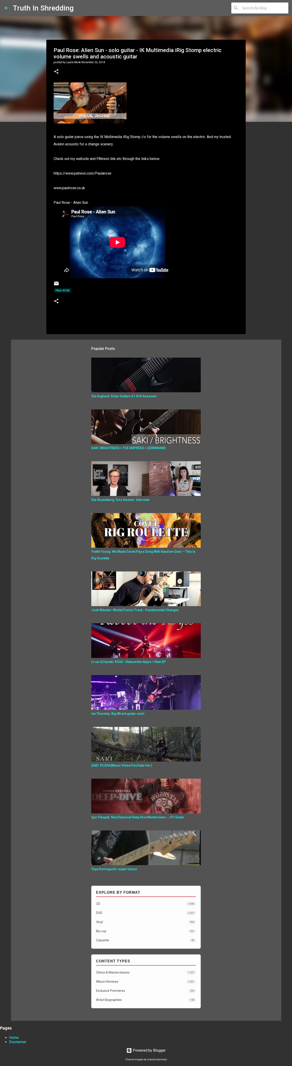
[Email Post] (56, 285)
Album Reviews (145, 981)
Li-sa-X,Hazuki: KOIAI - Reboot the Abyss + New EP (128, 662)
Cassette (145, 940)
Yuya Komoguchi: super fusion (114, 869)
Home (14, 1037)
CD (145, 904)
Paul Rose (62, 290)
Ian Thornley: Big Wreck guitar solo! (117, 713)
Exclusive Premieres (145, 991)
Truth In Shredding (43, 8)
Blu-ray (145, 931)
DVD (145, 913)
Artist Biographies (145, 1000)
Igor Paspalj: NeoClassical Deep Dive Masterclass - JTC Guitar (137, 817)
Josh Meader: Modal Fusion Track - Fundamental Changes (135, 610)
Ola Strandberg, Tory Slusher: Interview (120, 500)
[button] (56, 72)
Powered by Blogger (149, 1050)
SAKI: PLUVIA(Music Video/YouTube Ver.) (121, 765)
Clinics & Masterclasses (145, 972)
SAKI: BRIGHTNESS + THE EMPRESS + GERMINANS (128, 448)
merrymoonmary (157, 1059)
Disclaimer (17, 1042)
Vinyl (145, 922)
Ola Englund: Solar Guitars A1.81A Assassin (123, 396)
